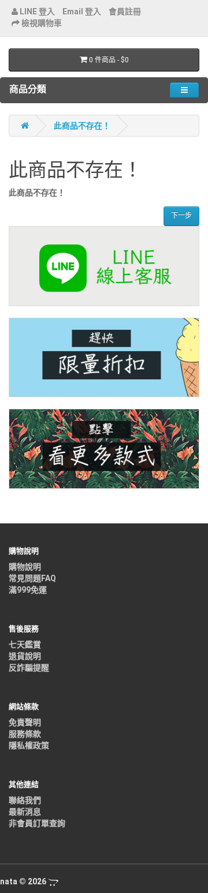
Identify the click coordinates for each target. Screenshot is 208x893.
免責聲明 (25, 722)
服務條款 (25, 733)
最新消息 (25, 811)
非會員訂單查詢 (37, 823)
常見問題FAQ (32, 578)
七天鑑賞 (25, 644)
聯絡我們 (25, 800)
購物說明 (25, 566)
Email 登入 (81, 11)
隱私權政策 (29, 745)
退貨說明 (25, 656)
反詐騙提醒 (29, 667)
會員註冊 (125, 11)
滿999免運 (28, 589)
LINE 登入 (36, 11)
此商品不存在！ (82, 125)
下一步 (181, 216)
